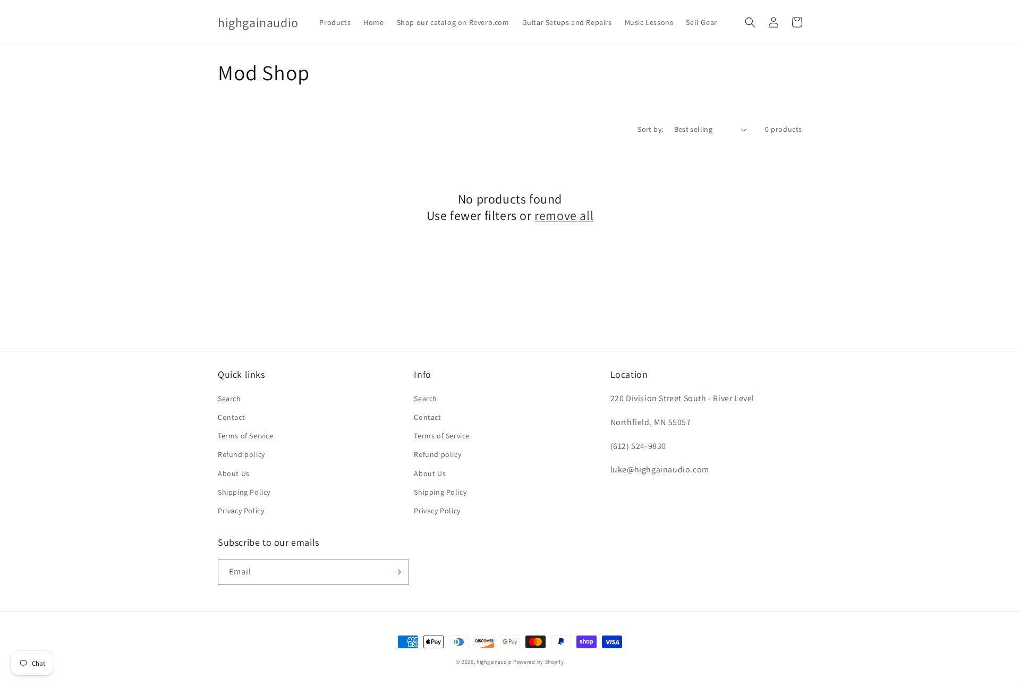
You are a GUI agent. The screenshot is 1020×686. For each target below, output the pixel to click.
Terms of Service (246, 436)
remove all (563, 215)
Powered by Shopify (538, 661)
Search (229, 398)
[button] (750, 22)
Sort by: (650, 129)
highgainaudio (494, 661)
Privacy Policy (241, 510)
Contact (231, 417)
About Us (234, 473)
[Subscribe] (397, 572)
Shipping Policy (244, 492)
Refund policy (241, 454)
